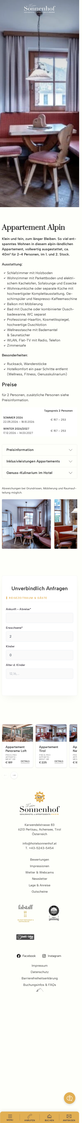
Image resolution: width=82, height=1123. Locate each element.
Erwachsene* (14, 627)
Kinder (10, 646)
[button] (69, 1098)
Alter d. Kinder (15, 665)
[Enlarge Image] (46, 503)
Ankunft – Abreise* (18, 609)
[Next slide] (14, 775)
